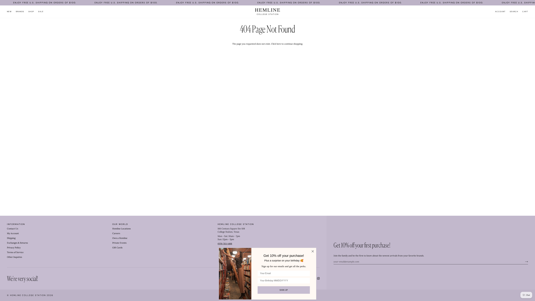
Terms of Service (15, 252)
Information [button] (16, 224)
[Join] (524, 261)
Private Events (119, 242)
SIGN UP (284, 290)
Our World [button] (120, 224)
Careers (116, 233)
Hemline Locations (121, 228)
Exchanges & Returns (17, 242)
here (279, 44)
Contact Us (12, 228)
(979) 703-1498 (225, 243)
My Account (13, 233)
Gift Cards (117, 247)
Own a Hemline (119, 238)
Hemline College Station (28, 295)
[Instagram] (318, 278)
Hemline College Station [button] (236, 224)
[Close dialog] (312, 251)
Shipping (11, 238)
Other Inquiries (14, 257)
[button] (20, 11)
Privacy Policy (14, 247)
